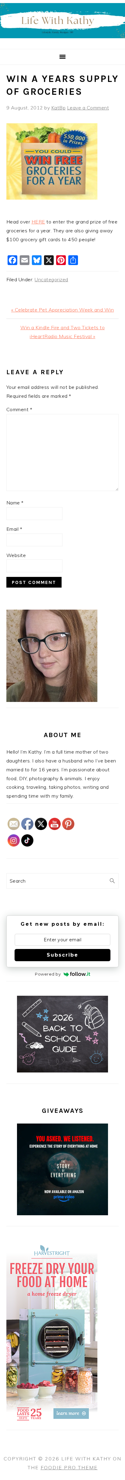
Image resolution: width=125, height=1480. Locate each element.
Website (16, 555)
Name (15, 503)
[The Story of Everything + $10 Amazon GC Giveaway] (62, 1213)
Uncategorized (51, 279)
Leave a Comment (88, 108)
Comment (19, 409)
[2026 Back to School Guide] (62, 1071)
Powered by (48, 974)
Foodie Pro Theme (69, 1467)
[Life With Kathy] (62, 42)
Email (14, 529)
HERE (38, 222)
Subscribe (62, 955)
